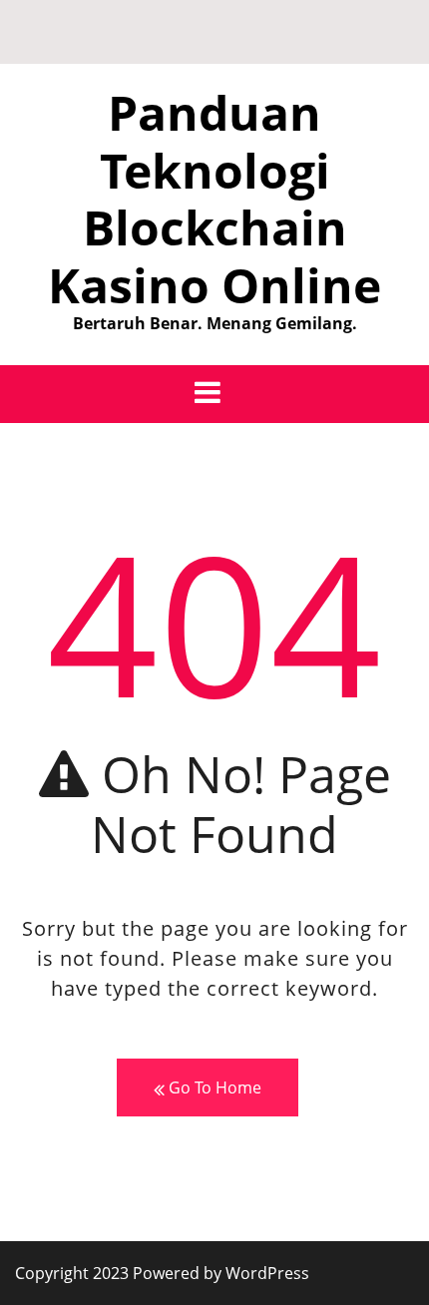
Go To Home (213, 1087)
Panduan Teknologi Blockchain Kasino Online (214, 198)
